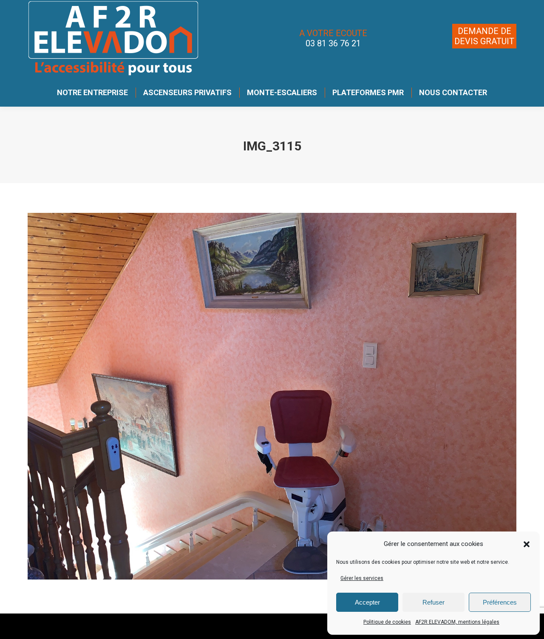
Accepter (367, 602)
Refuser (433, 602)
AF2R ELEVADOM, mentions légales (457, 622)
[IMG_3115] (272, 396)
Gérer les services (361, 578)
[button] (526, 544)
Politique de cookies (387, 622)
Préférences (500, 602)
